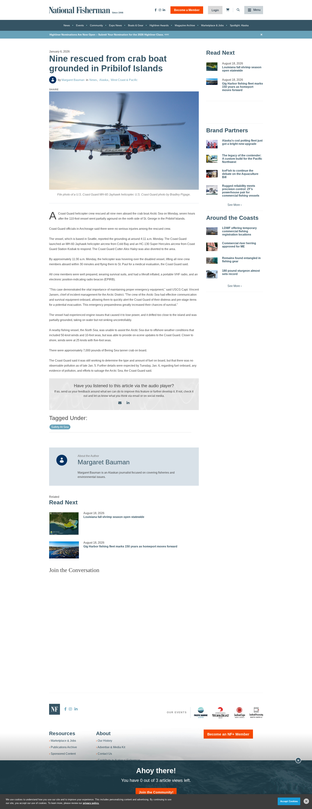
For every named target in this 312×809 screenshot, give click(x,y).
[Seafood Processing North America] (256, 712)
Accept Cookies (289, 801)
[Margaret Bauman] (52, 79)
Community (96, 25)
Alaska (103, 79)
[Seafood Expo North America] (239, 712)
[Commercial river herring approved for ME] (212, 247)
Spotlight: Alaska (239, 25)
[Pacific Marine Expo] (200, 712)
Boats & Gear (135, 25)
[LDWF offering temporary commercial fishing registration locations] (212, 231)
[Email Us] (120, 403)
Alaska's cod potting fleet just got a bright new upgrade (242, 142)
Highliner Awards (159, 25)
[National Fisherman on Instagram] (160, 10)
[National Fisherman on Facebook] (156, 10)
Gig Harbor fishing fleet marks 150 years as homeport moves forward (130, 546)
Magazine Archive (185, 25)
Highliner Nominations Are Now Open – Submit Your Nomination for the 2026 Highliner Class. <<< (109, 34)
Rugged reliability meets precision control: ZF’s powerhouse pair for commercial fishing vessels (240, 190)
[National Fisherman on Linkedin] (164, 10)
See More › (235, 204)
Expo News (115, 25)
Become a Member (187, 10)
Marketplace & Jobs (212, 25)
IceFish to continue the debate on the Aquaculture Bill (240, 174)
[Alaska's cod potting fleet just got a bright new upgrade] (212, 144)
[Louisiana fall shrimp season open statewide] (64, 523)
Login (215, 10)
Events (80, 25)
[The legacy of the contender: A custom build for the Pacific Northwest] (212, 159)
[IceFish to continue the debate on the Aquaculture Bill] (212, 174)
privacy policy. (91, 803)
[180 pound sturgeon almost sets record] (212, 274)
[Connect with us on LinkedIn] (128, 403)
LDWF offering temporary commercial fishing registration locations (239, 231)
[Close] (306, 801)
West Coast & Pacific (124, 79)
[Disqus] (124, 621)
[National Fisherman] (80, 9)
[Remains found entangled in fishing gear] (212, 260)
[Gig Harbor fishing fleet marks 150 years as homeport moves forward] (64, 549)
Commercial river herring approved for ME (239, 245)
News (67, 25)
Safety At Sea (60, 426)
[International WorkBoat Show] (220, 712)
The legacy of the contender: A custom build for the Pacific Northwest (242, 158)
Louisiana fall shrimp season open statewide (113, 516)
